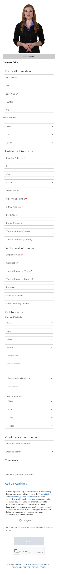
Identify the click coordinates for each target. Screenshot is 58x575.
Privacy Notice (45, 494)
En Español (29, 56)
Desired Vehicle (13, 317)
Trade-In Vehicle (13, 395)
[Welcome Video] (29, 28)
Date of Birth (9, 117)
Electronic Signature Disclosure (22, 497)
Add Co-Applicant (16, 483)
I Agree (28, 520)
